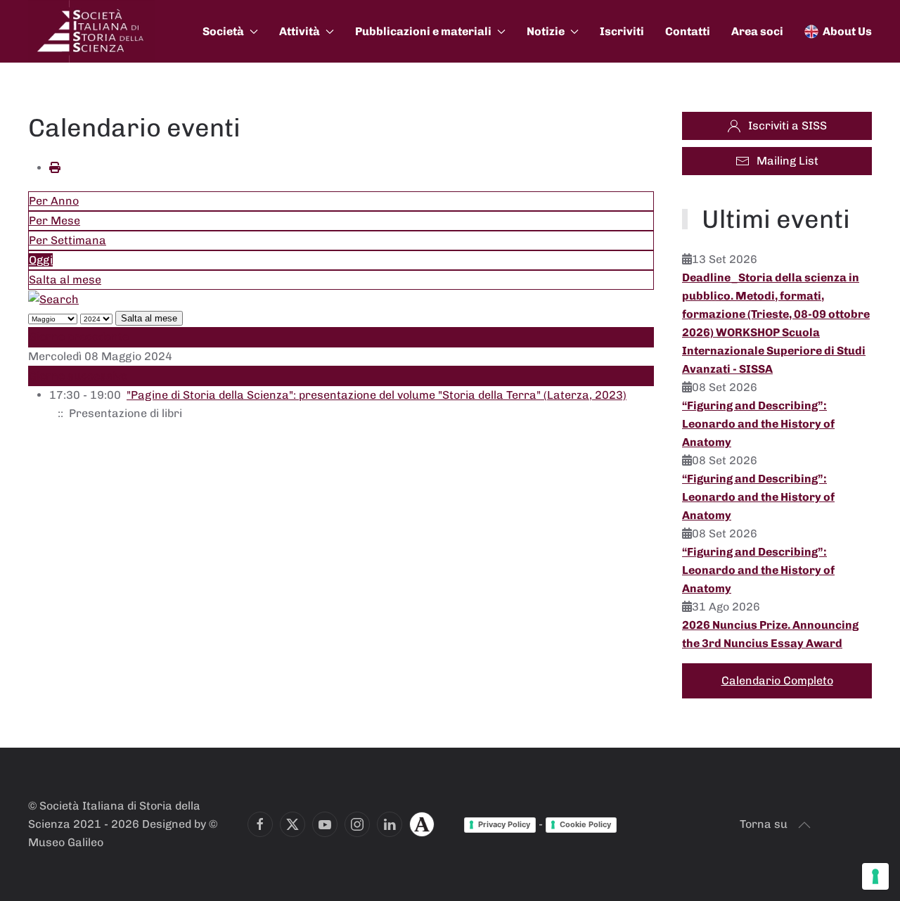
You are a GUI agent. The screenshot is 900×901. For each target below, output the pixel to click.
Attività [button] (299, 31)
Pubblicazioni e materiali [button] (423, 31)
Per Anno (54, 200)
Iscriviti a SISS (787, 125)
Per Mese (54, 220)
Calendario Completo (777, 680)
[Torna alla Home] (91, 31)
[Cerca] (53, 298)
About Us (847, 31)
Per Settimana (67, 240)
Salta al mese (65, 279)
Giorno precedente (79, 336)
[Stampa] (54, 167)
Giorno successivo (78, 376)
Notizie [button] (546, 31)
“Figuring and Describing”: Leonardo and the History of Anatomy (758, 424)
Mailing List (787, 160)
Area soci (757, 31)
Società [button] (223, 31)
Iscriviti (622, 31)
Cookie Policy (585, 824)
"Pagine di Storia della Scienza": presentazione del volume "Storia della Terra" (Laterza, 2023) (376, 395)
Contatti (687, 31)
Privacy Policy (504, 824)
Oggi (41, 260)
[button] (804, 825)
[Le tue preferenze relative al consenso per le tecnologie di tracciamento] (875, 876)
